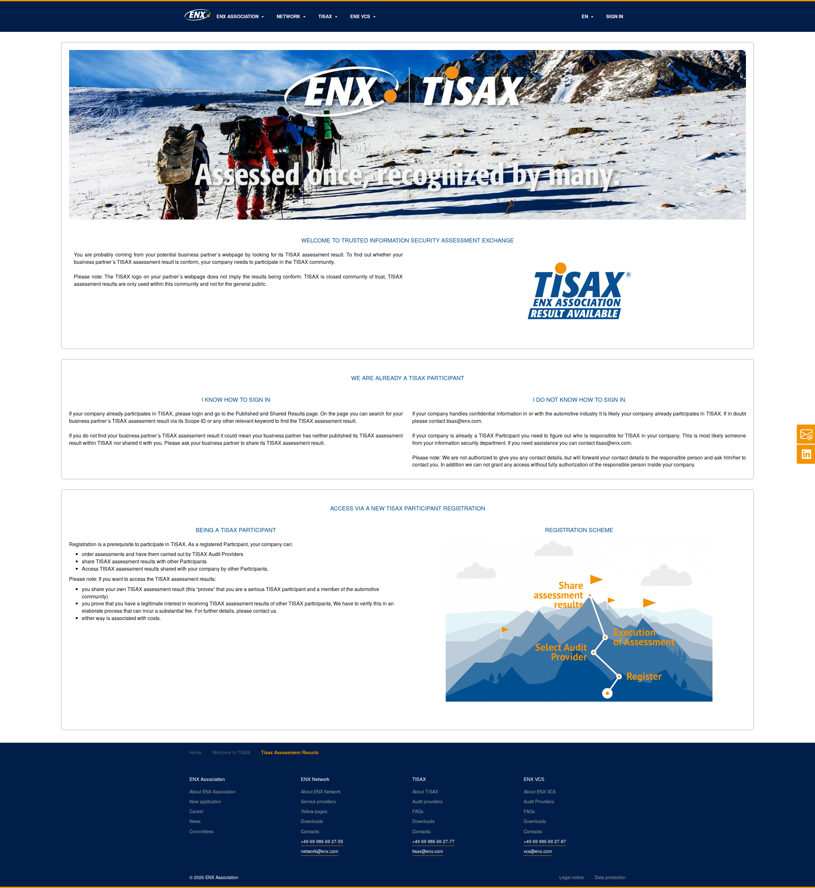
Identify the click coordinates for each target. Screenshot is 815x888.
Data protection (610, 877)
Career (196, 811)
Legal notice (571, 877)
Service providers (318, 801)
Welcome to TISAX (231, 752)
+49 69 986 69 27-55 (322, 841)
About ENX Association (212, 791)
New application (205, 801)
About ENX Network (321, 791)
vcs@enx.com (538, 851)
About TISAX (425, 791)
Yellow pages (314, 811)
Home (195, 752)
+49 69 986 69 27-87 (545, 841)
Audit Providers (539, 801)
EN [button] (585, 16)
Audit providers (427, 801)
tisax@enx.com (427, 851)
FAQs (417, 811)
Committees (201, 831)
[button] (240, 16)
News (195, 821)
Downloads (312, 821)
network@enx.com (319, 851)
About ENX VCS (540, 791)
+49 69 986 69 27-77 (433, 841)
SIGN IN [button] (614, 16)
